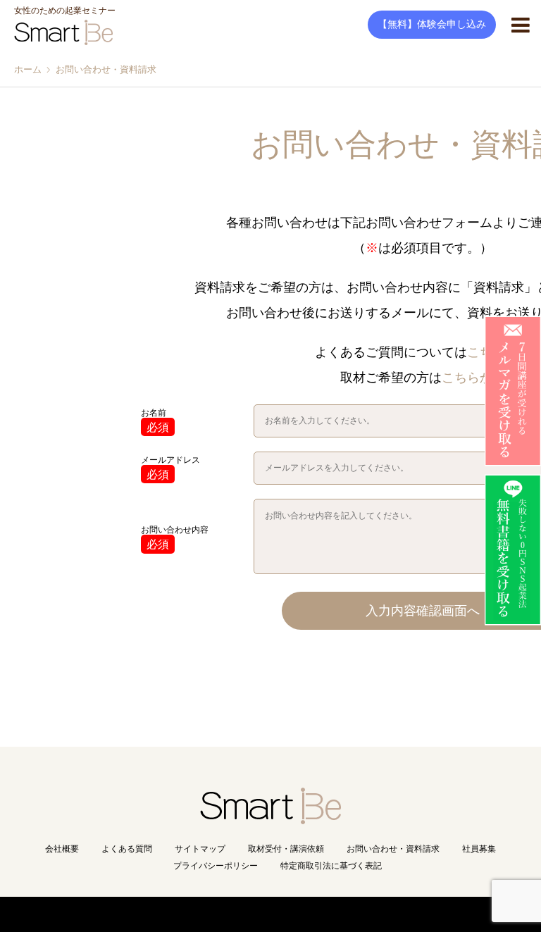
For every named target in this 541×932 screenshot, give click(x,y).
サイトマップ (200, 849)
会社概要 (62, 849)
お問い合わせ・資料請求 (393, 849)
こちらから (473, 378)
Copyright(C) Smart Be (239, 914)
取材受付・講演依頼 (286, 849)
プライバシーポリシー (215, 866)
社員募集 (479, 849)
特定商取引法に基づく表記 (331, 866)
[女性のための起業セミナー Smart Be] (270, 818)
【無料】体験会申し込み (432, 24)
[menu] (520, 25)
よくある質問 (126, 849)
